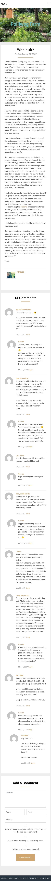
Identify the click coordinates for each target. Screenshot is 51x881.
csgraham (20, 455)
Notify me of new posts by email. (25, 849)
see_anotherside (23, 494)
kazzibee (19, 675)
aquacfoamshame (23, 310)
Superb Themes (43, 878)
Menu (4, 4)
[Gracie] (11, 278)
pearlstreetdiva (22, 378)
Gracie (20, 272)
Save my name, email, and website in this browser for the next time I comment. (25, 830)
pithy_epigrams (22, 595)
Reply (28, 335)
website (24, 207)
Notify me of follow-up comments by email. (25, 840)
